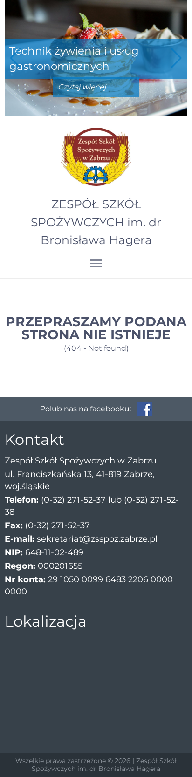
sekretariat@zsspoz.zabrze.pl (97, 539)
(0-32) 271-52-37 (73, 500)
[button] (176, 58)
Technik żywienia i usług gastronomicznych (74, 58)
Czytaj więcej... (84, 86)
